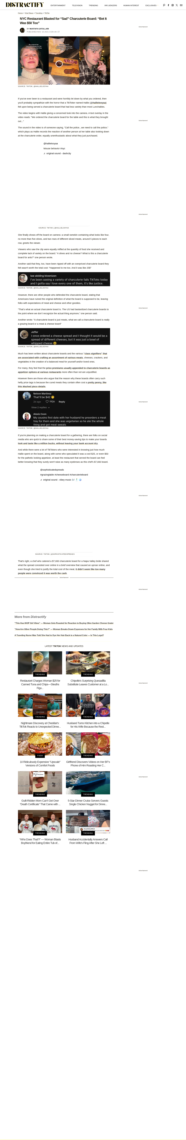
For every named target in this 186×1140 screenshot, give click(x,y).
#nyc (62, 148)
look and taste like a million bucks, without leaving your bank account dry (58, 443)
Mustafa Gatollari (39, 29)
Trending (93, 5)
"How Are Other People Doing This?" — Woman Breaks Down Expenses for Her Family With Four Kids (64, 629)
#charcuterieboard (79, 474)
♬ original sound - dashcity (57, 153)
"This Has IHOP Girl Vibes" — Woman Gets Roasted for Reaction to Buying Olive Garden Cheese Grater (64, 623)
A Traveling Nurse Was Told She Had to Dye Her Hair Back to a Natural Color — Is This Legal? (59, 635)
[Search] (164, 5)
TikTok (46, 13)
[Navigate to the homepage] (25, 5)
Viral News (29, 13)
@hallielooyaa (98, 102)
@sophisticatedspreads (52, 470)
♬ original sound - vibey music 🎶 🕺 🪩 (60, 480)
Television (77, 5)
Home (20, 13)
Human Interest (131, 5)
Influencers (111, 5)
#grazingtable (47, 474)
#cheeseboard (62, 474)
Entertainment (58, 5)
